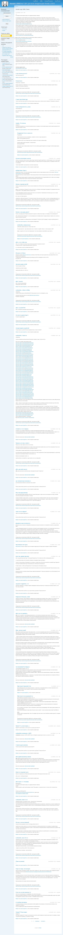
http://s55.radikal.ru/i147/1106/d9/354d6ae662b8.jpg (24, 35)
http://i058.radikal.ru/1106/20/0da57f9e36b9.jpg (24, 38)
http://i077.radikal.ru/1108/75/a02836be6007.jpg (24, 346)
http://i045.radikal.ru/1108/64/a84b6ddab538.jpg (24, 349)
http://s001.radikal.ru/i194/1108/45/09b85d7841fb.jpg (24, 342)
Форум (41, 1)
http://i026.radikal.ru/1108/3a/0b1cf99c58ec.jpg (23, 375)
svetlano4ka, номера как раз (24, 225)
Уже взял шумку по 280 (21, 264)
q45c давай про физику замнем (23, 756)
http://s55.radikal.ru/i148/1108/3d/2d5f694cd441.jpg (24, 390)
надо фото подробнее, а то (22, 583)
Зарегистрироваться (6, 19)
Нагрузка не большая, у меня (23, 596)
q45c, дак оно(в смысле (21, 469)
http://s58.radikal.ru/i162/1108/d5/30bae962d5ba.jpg (24, 371)
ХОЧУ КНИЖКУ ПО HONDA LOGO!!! (22, 793)
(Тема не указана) (20, 861)
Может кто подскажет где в (22, 772)
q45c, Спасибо (19, 281)
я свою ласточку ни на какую (7, 75)
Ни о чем (3, 80)
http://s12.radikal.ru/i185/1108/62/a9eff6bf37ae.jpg (24, 415)
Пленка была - (19, 81)
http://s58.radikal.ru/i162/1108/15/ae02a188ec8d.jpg (24, 360)
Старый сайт (35, 1)
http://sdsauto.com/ (19, 546)
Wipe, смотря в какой (21, 630)
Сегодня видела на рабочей (22, 328)
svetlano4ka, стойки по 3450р (23, 290)
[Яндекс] (3, 35)
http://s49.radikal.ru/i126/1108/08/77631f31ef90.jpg (24, 347)
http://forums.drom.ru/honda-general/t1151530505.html (25, 792)
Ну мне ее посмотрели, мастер (23, 158)
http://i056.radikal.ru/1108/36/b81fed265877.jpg (24, 374)
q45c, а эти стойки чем (21, 242)
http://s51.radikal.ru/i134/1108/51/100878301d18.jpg (24, 376)
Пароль (7, 16)
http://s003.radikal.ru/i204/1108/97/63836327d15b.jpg (25, 394)
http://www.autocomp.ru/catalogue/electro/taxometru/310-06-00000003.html (38, 871)
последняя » (43, 921)
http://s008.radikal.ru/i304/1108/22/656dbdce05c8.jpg (24, 413)
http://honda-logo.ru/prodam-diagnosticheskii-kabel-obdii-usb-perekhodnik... (28, 93)
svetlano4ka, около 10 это (22, 837)
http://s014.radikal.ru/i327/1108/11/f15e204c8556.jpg (24, 364)
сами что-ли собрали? (21, 511)
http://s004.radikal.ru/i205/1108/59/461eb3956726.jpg (25, 385)
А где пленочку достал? (21, 73)
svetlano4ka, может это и (22, 799)
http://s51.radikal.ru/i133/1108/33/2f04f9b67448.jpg (24, 398)
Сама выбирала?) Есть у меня (23, 106)
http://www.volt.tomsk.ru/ (27, 254)
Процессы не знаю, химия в (22, 443)
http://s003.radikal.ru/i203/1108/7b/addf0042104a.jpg (24, 365)
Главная (17, 6)
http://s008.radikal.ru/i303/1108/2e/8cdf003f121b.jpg (24, 345)
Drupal (40, 927)
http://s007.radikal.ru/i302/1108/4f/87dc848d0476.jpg (24, 380)
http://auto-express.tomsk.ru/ (34, 295)
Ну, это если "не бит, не (6, 72)
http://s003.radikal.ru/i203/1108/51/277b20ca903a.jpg (25, 386)
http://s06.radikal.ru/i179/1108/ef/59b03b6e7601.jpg (24, 357)
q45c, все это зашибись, (22, 613)
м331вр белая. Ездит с (21, 170)
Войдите (17, 70)
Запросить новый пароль (6, 20)
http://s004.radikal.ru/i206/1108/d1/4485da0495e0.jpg (25, 395)
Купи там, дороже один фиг (22, 556)
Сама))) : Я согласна (21, 123)
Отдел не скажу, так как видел (23, 868)
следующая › (37, 921)
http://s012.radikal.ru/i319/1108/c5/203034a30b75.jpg (25, 393)
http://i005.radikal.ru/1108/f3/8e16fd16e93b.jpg (23, 352)
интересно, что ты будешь (22, 428)
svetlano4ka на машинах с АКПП (23, 733)
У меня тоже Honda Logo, (22, 99)
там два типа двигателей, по (7, 86)
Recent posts (4, 28)
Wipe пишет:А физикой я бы (24, 686)
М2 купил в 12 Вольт (21, 253)
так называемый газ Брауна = (23, 666)
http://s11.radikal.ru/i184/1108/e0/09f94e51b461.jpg (24, 356)
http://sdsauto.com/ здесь (22, 544)
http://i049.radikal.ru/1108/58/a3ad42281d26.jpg (24, 388)
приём (3, 79)
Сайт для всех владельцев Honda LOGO (32, 4)
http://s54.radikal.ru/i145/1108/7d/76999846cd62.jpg (24, 381)
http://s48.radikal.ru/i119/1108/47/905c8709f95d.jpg (24, 379)
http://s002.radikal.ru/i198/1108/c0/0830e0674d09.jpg (25, 384)
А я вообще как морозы (21, 902)
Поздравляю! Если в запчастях (24, 133)
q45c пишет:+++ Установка (22, 781)
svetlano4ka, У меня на (21, 335)
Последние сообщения (49, 1)
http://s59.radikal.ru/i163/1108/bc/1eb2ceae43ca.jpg (24, 412)
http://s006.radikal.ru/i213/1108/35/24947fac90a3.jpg (24, 361)
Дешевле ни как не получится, (23, 523)
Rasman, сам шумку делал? (22, 212)
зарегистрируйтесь (23, 70)
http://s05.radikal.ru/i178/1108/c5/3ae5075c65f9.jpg (24, 355)
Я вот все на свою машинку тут (23, 892)
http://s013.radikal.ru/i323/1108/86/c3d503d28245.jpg (25, 389)
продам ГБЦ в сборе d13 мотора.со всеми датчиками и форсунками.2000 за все (7, 48)
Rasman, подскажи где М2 (22, 184)
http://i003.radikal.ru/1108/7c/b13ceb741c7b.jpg (24, 366)
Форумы (3, 30)
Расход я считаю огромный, (22, 822)
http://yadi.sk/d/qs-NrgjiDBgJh (30, 474)
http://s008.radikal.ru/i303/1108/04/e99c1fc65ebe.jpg (24, 378)
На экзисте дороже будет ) (22, 315)
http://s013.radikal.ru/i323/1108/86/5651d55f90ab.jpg (24, 351)
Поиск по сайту (57, 1)
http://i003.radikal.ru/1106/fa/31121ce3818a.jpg (23, 41)
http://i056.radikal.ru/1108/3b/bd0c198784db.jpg (24, 350)
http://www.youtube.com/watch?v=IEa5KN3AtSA (26, 417)
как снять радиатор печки (6, 67)
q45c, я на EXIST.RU (20, 307)
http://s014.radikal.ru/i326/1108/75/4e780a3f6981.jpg (24, 383)
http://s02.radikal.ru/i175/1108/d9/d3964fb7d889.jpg (24, 370)
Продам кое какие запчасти (7, 55)
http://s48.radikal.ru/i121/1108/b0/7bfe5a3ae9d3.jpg (24, 369)
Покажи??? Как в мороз (21, 912)
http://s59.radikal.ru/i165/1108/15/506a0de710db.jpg (24, 354)
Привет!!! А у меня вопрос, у (22, 726)
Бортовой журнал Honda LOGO (21, 68)
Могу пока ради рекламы (22, 492)
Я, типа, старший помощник (7, 83)
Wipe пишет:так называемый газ (25, 696)
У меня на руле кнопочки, (22, 745)
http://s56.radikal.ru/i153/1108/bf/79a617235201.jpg (24, 359)
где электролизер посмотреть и (23, 481)
